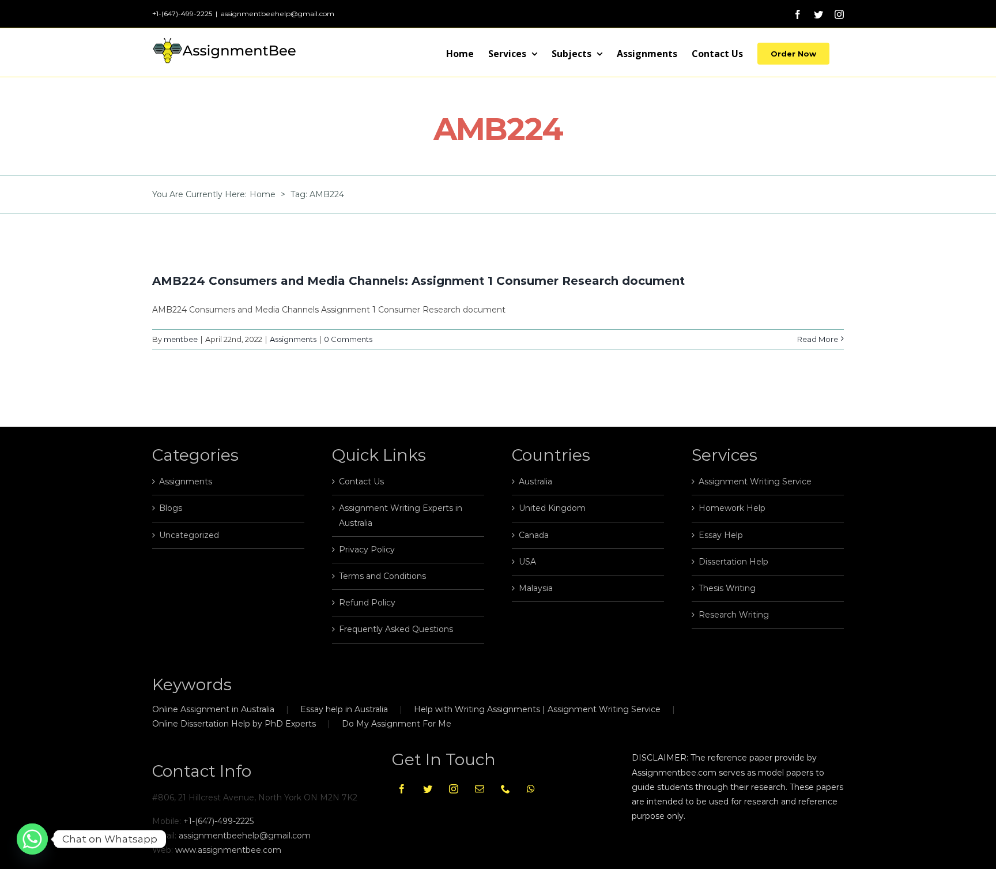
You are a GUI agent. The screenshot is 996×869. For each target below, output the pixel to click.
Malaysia (536, 588)
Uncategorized (189, 535)
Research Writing (734, 615)
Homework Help (732, 508)
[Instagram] (453, 789)
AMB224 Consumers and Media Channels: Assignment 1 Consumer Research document (418, 281)
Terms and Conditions (382, 576)
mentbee (181, 339)
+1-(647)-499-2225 (218, 821)
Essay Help (721, 535)
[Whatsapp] (531, 789)
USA (527, 561)
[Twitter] (427, 789)
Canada (534, 535)
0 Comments (348, 339)
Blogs (170, 508)
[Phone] (505, 789)
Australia (535, 481)
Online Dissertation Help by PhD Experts (234, 723)
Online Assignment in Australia (213, 709)
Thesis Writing (727, 588)
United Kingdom (552, 508)
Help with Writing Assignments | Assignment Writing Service (537, 709)
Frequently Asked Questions (396, 629)
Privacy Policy (367, 549)
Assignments (293, 339)
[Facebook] (402, 789)
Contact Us (361, 481)
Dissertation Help (733, 561)
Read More (817, 339)
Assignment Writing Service (755, 481)
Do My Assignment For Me (396, 723)
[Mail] (479, 789)
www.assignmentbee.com (228, 850)
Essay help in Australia (344, 709)
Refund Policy (367, 602)
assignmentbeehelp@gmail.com (277, 13)
